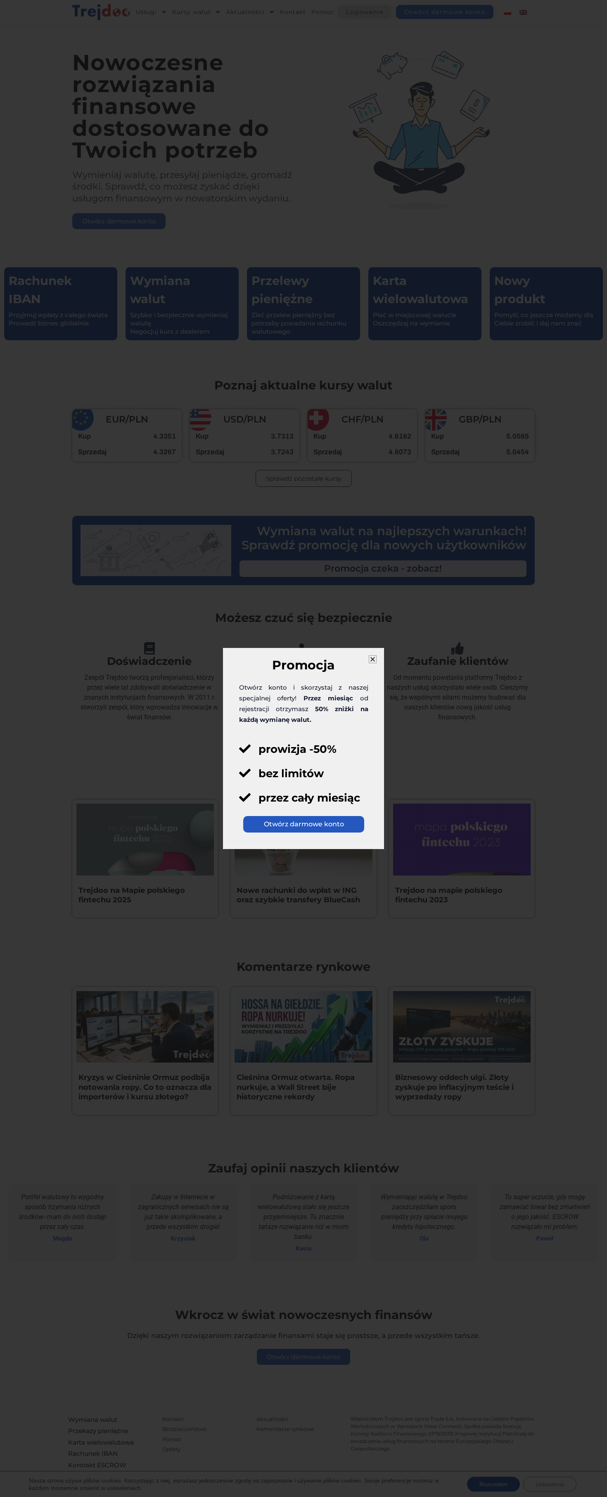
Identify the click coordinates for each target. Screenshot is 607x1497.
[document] (303, 748)
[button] (373, 659)
